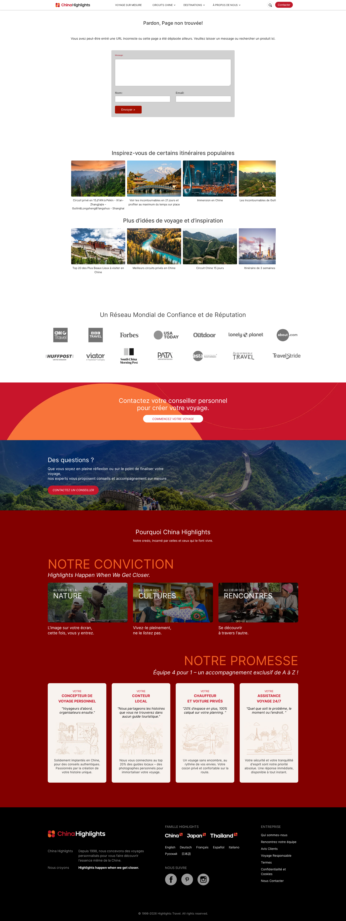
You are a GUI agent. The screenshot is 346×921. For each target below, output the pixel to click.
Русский (171, 854)
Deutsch (186, 847)
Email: (180, 93)
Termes (266, 862)
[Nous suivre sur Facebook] (171, 884)
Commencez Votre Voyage (173, 419)
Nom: (119, 93)
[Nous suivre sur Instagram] (203, 884)
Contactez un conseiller (73, 490)
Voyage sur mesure (128, 4)
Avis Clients (269, 849)
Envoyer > (128, 109)
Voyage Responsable (276, 855)
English (170, 847)
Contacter (284, 4)
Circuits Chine (162, 4)
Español (218, 847)
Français (202, 847)
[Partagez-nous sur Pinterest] (187, 884)
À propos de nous (225, 4)
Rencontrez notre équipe (278, 842)
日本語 (186, 854)
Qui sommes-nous (274, 835)
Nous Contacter (272, 881)
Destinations (192, 4)
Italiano (234, 847)
